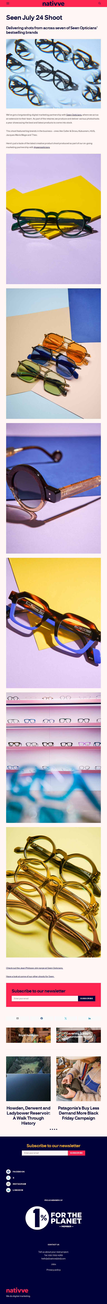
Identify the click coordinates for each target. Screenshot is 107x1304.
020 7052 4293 (55, 1255)
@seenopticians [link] (42, 147)
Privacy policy (54, 1269)
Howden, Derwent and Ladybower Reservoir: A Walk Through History (28, 1115)
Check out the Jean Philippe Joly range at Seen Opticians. (34, 968)
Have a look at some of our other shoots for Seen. (30, 976)
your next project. (60, 1252)
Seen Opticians (74, 114)
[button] (50, 1129)
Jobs (53, 1264)
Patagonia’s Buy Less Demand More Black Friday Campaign (78, 1113)
